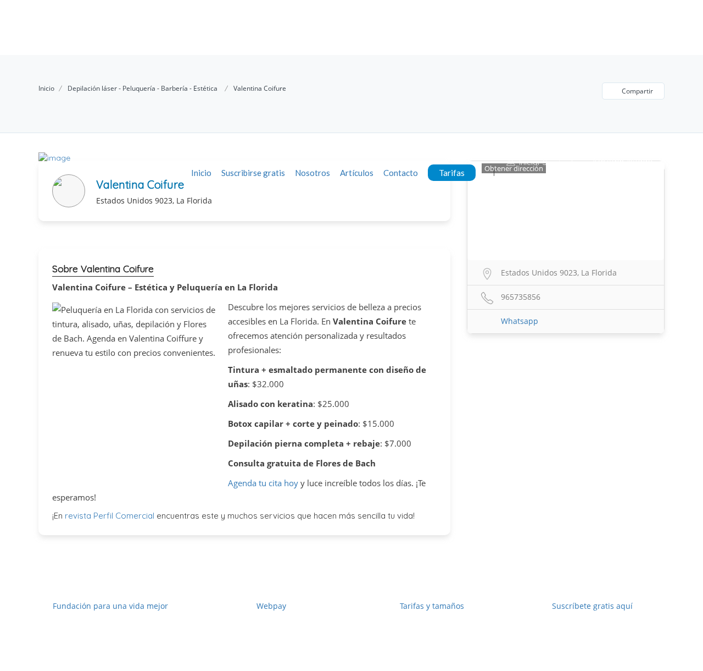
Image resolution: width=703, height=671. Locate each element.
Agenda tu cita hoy (263, 482)
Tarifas (452, 173)
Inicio (201, 173)
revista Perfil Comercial (109, 515)
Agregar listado (621, 161)
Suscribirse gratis (253, 173)
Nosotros (312, 173)
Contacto (400, 173)
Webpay (271, 606)
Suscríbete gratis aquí (592, 606)
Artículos (356, 173)
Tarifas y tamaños (432, 606)
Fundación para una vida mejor (110, 606)
